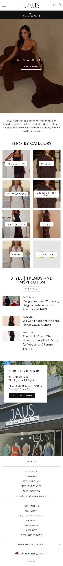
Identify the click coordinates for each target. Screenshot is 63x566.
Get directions (22, 395)
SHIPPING (31, 476)
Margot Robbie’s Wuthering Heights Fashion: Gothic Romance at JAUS (41, 305)
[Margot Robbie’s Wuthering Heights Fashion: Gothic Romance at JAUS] (11, 301)
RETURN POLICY (31, 481)
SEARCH (31, 461)
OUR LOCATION (31, 491)
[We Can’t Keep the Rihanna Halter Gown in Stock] (11, 321)
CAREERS (31, 520)
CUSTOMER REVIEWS (31, 515)
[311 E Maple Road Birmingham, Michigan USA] (31, 408)
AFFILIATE (31, 530)
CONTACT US (31, 506)
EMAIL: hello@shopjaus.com (31, 496)
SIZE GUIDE (31, 471)
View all (31, 289)
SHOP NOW (31, 66)
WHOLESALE (32, 525)
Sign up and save (31, 544)
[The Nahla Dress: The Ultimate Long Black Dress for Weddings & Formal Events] (11, 336)
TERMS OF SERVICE (31, 535)
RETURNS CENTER (32, 486)
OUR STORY (31, 510)
